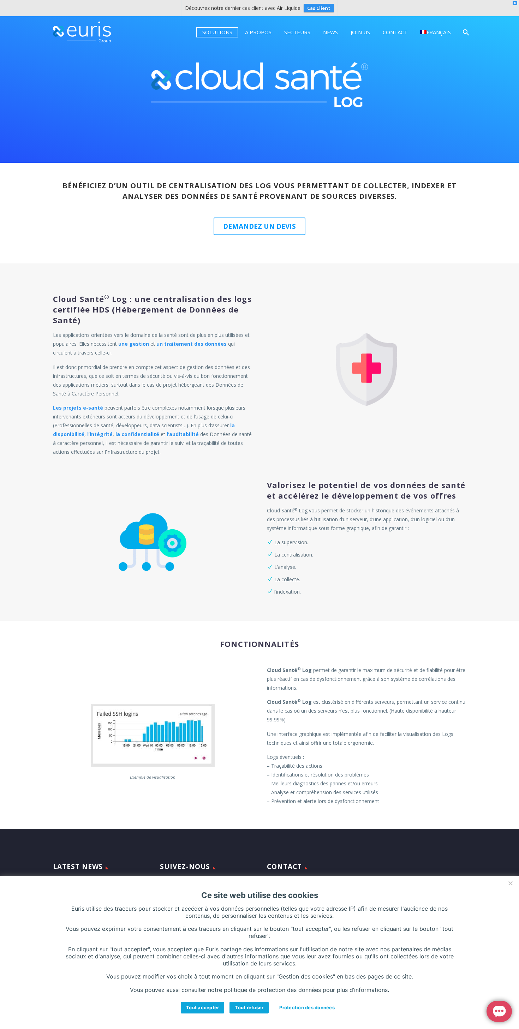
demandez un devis (259, 226)
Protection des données (307, 1007)
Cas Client (318, 8)
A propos (258, 32)
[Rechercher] (465, 32)
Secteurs (297, 32)
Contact (395, 32)
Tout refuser (249, 1007)
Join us (360, 32)
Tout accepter (202, 1007)
